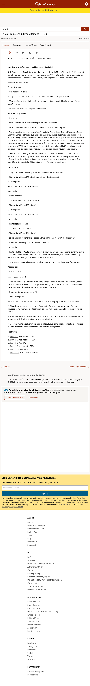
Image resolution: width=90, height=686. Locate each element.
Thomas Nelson (34, 621)
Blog (29, 538)
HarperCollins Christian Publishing (42, 611)
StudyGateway (33, 605)
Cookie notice (33, 583)
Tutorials (31, 560)
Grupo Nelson (33, 615)
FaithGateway (33, 601)
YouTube (31, 659)
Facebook (31, 643)
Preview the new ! (44, 10)
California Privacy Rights (39, 576)
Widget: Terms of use (36, 589)
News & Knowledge (36, 525)
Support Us (32, 545)
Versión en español (35, 671)
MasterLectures (34, 631)
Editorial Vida (33, 618)
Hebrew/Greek (31, 45)
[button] (86, 4)
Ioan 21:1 (14, 336)
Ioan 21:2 (14, 339)
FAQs (29, 557)
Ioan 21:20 (14, 349)
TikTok (30, 653)
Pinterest (31, 649)
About (30, 522)
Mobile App (32, 532)
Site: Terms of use (35, 586)
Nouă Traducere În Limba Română (24, 375)
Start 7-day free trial (15, 397)
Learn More (33, 397)
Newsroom (32, 541)
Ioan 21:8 (14, 346)
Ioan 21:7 (14, 343)
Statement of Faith (35, 528)
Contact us (32, 570)
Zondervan (32, 628)
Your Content (45, 45)
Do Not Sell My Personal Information (44, 580)
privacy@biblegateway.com (12, 507)
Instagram (32, 646)
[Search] (85, 29)
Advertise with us (35, 567)
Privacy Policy (66, 504)
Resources (17, 45)
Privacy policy (33, 573)
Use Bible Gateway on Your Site (41, 563)
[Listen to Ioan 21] (36, 53)
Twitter (30, 656)
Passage (5, 45)
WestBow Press (34, 624)
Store (29, 535)
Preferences (32, 674)
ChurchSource (33, 608)
